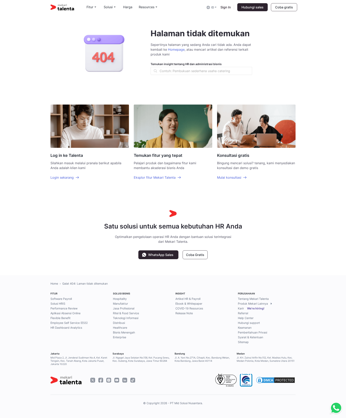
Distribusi (119, 322)
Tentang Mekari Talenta (253, 298)
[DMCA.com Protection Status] (275, 380)
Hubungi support (249, 322)
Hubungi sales (252, 7)
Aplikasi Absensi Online (65, 313)
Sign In (225, 7)
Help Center (245, 318)
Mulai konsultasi (229, 177)
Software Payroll (61, 298)
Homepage (176, 49)
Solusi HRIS (57, 303)
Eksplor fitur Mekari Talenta (155, 177)
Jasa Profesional (123, 308)
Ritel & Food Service (126, 313)
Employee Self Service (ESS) (69, 322)
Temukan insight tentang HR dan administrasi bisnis (186, 64)
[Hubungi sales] (335, 408)
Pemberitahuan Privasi (252, 332)
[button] (211, 7)
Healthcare (120, 327)
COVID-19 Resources (189, 308)
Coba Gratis (195, 255)
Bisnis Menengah (124, 332)
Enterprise (119, 337)
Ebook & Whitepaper (188, 303)
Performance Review (63, 308)
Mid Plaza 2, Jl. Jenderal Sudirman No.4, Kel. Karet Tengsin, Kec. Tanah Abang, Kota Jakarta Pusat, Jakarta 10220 (78, 361)
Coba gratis (284, 7)
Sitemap (243, 342)
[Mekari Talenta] (68, 7)
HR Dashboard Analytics (66, 327)
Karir (251, 308)
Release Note (184, 313)
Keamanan (244, 327)
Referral (243, 313)
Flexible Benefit (60, 318)
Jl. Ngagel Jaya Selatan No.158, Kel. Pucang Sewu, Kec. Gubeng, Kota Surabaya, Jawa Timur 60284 (141, 359)
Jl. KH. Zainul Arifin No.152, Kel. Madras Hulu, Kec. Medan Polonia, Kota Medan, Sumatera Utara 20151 (266, 359)
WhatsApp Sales (160, 255)
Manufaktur (120, 303)
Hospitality (120, 298)
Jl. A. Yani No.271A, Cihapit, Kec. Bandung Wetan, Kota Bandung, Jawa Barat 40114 (202, 359)
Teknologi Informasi (125, 318)
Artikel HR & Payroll (187, 298)
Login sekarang (62, 177)
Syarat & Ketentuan (250, 337)
